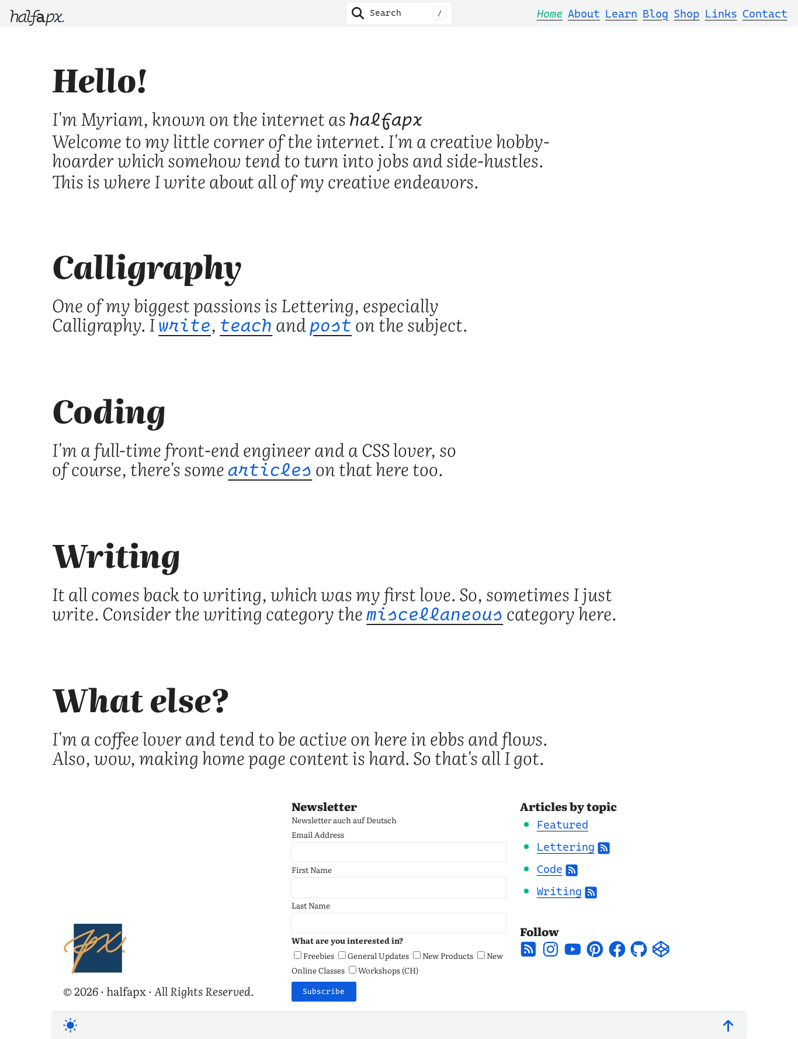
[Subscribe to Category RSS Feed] (603, 846)
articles (270, 470)
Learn (621, 13)
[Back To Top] (728, 1026)
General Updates (378, 955)
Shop (686, 13)
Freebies (318, 955)
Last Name (311, 905)
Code (550, 868)
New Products (447, 955)
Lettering (566, 846)
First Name (312, 869)
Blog (655, 13)
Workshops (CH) (388, 970)
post (331, 325)
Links (721, 13)
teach (246, 325)
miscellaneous (434, 614)
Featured (562, 824)
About (584, 13)
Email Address (318, 834)
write (184, 325)
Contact (765, 13)
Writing (559, 891)
